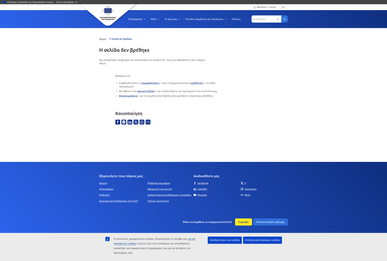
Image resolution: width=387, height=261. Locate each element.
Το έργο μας (171, 19)
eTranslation (106, 189)
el (283, 7)
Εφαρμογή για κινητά (160, 189)
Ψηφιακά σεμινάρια (159, 183)
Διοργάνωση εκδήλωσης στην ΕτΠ (118, 201)
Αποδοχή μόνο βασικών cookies (262, 240)
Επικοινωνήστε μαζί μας (271, 222)
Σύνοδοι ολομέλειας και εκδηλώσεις (204, 19)
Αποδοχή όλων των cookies (225, 240)
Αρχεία (103, 183)
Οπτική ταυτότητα (158, 201)
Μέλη (153, 19)
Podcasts (104, 195)
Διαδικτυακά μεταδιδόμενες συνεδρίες (169, 195)
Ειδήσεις (236, 19)
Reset (277, 19)
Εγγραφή (243, 222)
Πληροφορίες (135, 19)
